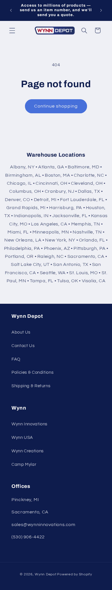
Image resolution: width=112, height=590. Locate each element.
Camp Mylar (23, 464)
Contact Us (22, 346)
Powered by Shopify (74, 574)
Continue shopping (56, 106)
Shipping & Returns (30, 386)
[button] (12, 30)
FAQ (15, 359)
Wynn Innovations (29, 424)
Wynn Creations (27, 451)
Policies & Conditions (32, 372)
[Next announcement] (101, 10)
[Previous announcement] (11, 10)
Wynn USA (22, 437)
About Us (20, 332)
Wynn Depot (45, 574)
